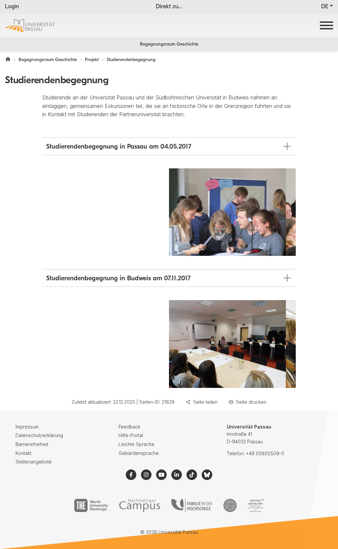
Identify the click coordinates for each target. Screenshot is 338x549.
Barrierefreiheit (32, 444)
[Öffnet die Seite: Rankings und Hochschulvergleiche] (91, 505)
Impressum (27, 426)
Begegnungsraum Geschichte (169, 44)
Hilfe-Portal (130, 435)
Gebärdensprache (138, 453)
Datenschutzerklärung (39, 435)
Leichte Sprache (136, 444)
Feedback (129, 426)
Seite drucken (251, 402)
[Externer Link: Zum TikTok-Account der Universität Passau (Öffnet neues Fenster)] (191, 474)
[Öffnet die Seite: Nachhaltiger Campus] (139, 505)
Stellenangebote (34, 461)
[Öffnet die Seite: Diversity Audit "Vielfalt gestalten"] (255, 505)
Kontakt (23, 453)
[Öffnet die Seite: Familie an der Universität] (191, 505)
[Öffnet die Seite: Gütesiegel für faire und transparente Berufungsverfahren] (230, 505)
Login (12, 7)
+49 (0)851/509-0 (265, 453)
